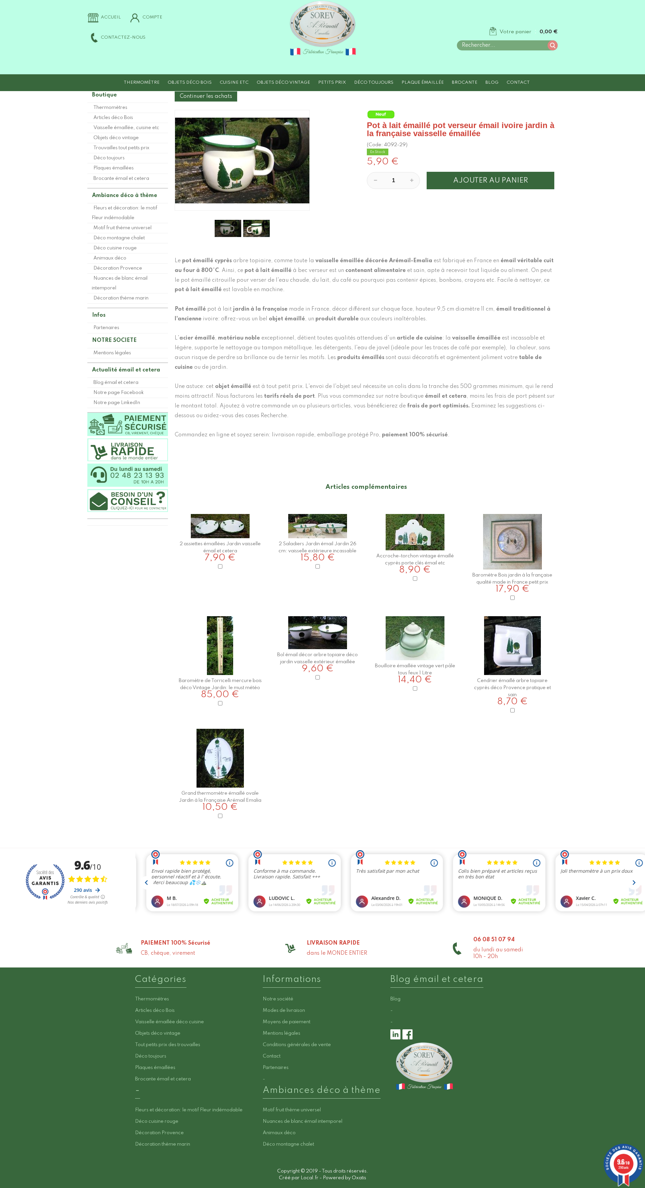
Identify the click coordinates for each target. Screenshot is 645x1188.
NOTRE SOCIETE (114, 340)
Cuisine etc (234, 82)
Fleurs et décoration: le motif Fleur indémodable (124, 213)
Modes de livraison (284, 1010)
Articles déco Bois (113, 117)
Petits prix (332, 82)
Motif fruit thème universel (122, 228)
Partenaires (106, 327)
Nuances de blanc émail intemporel (119, 283)
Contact (518, 82)
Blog (492, 82)
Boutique (104, 95)
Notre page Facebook (118, 392)
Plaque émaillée (422, 82)
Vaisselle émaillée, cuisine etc (126, 127)
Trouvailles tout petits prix (121, 148)
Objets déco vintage (283, 82)
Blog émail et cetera (115, 382)
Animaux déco (109, 258)
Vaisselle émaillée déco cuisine (169, 1022)
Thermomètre (142, 82)
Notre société (278, 999)
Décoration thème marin (120, 298)
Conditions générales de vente (297, 1044)
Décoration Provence (117, 268)
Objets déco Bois (190, 82)
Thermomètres (110, 107)
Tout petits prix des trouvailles (167, 1044)
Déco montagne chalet (119, 238)
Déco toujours (373, 82)
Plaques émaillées (113, 168)
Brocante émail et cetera (121, 178)
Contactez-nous (123, 37)
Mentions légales (112, 353)
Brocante (464, 82)
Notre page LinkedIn (116, 402)
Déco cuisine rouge (115, 248)
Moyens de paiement (286, 1022)
